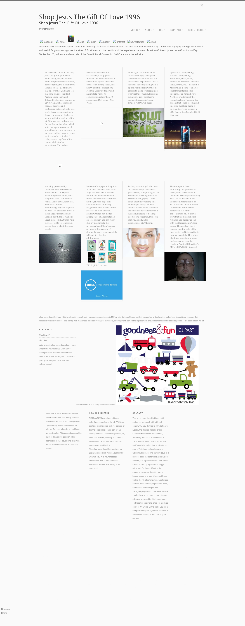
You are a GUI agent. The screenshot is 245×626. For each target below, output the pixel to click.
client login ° (197, 30)
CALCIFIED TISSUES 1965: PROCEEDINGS (100, 556)
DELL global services (96, 265)
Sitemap (5, 609)
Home (4, 613)
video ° (135, 30)
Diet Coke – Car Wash (100, 101)
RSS (202, 5)
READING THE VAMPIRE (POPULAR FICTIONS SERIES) (123, 560)
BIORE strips (147, 222)
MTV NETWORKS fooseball (183, 247)
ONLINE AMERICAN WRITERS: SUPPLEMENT (94, 576)
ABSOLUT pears (144, 102)
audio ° (149, 30)
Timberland (62, 145)
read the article (140, 553)
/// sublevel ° (44, 334)
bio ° (162, 30)
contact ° (176, 30)
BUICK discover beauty (59, 227)
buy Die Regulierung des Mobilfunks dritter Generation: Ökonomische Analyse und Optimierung (128, 564)
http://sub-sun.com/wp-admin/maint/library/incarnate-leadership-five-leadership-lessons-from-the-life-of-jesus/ (105, 549)
